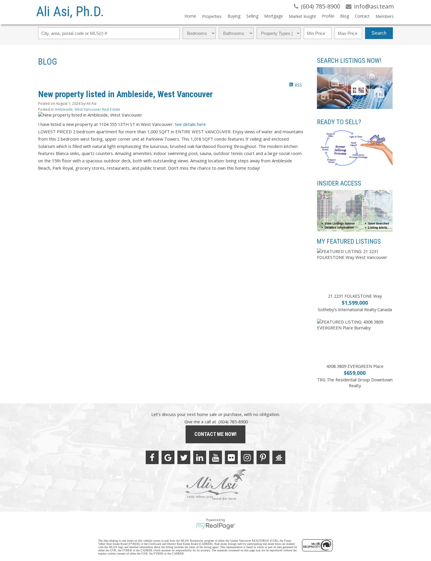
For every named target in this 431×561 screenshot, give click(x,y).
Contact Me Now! (215, 434)
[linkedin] (199, 457)
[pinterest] (263, 457)
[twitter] (183, 457)
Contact (362, 16)
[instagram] (247, 457)
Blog (344, 16)
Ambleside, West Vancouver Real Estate (87, 109)
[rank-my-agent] (278, 457)
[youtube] (215, 457)
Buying (234, 16)
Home (190, 16)
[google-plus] (168, 457)
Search (378, 33)
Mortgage (273, 16)
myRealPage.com (215, 526)
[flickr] (231, 457)
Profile (328, 16)
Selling (252, 16)
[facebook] (152, 457)
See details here (190, 124)
